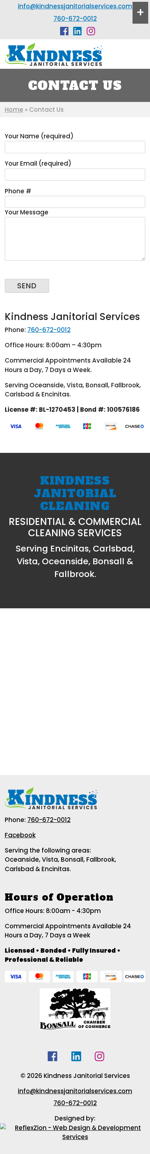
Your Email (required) (38, 163)
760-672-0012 (75, 18)
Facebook (20, 835)
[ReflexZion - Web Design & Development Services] (75, 1131)
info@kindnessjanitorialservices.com (75, 6)
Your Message (26, 212)
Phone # (18, 191)
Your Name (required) (39, 136)
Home (14, 109)
